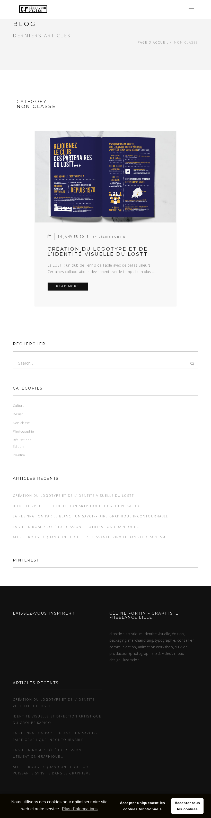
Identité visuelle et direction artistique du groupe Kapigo (77, 506)
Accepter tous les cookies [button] (187, 806)
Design (18, 414)
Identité (19, 455)
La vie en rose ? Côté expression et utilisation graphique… (76, 527)
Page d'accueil (153, 42)
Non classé (21, 423)
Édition (18, 446)
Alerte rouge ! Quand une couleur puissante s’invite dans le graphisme (90, 537)
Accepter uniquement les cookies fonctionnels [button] (142, 806)
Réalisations (22, 440)
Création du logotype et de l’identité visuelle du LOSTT (98, 251)
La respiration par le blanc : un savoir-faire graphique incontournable (90, 516)
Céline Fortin (112, 236)
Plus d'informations (80, 809)
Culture (18, 405)
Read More (72, 286)
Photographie (23, 431)
